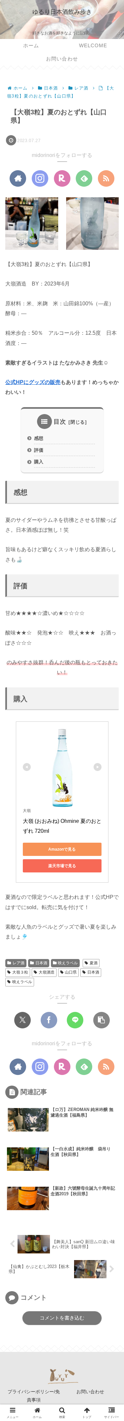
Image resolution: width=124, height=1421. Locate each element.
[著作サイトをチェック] (18, 178)
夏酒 (94, 963)
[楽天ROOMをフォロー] (62, 178)
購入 (38, 461)
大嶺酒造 (47, 972)
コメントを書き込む (62, 1318)
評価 (38, 450)
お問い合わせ (90, 1391)
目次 (60, 421)
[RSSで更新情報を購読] (106, 178)
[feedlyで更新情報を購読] (84, 178)
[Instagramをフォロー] (40, 178)
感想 (38, 438)
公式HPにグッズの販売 (33, 382)
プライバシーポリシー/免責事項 (34, 1395)
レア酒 (18, 963)
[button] (109, 1021)
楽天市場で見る (62, 866)
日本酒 (41, 963)
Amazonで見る (62, 849)
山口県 (71, 972)
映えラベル (68, 963)
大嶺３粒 (20, 972)
